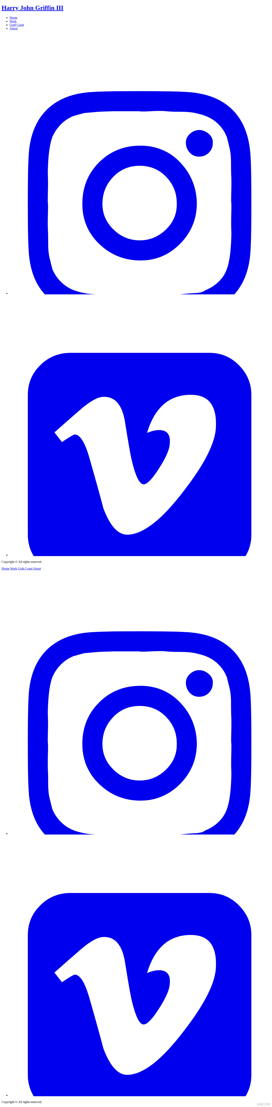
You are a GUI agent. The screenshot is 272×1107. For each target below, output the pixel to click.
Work (13, 21)
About (14, 28)
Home (13, 17)
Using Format (263, 1104)
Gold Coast (17, 24)
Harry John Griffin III (32, 7)
